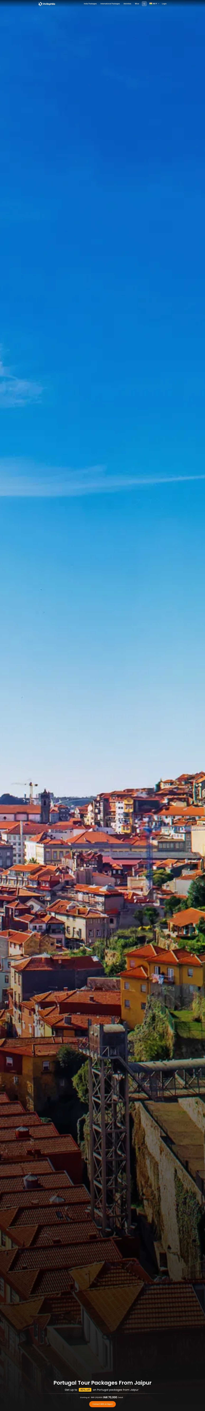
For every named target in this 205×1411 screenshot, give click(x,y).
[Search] (144, 3)
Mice (137, 4)
